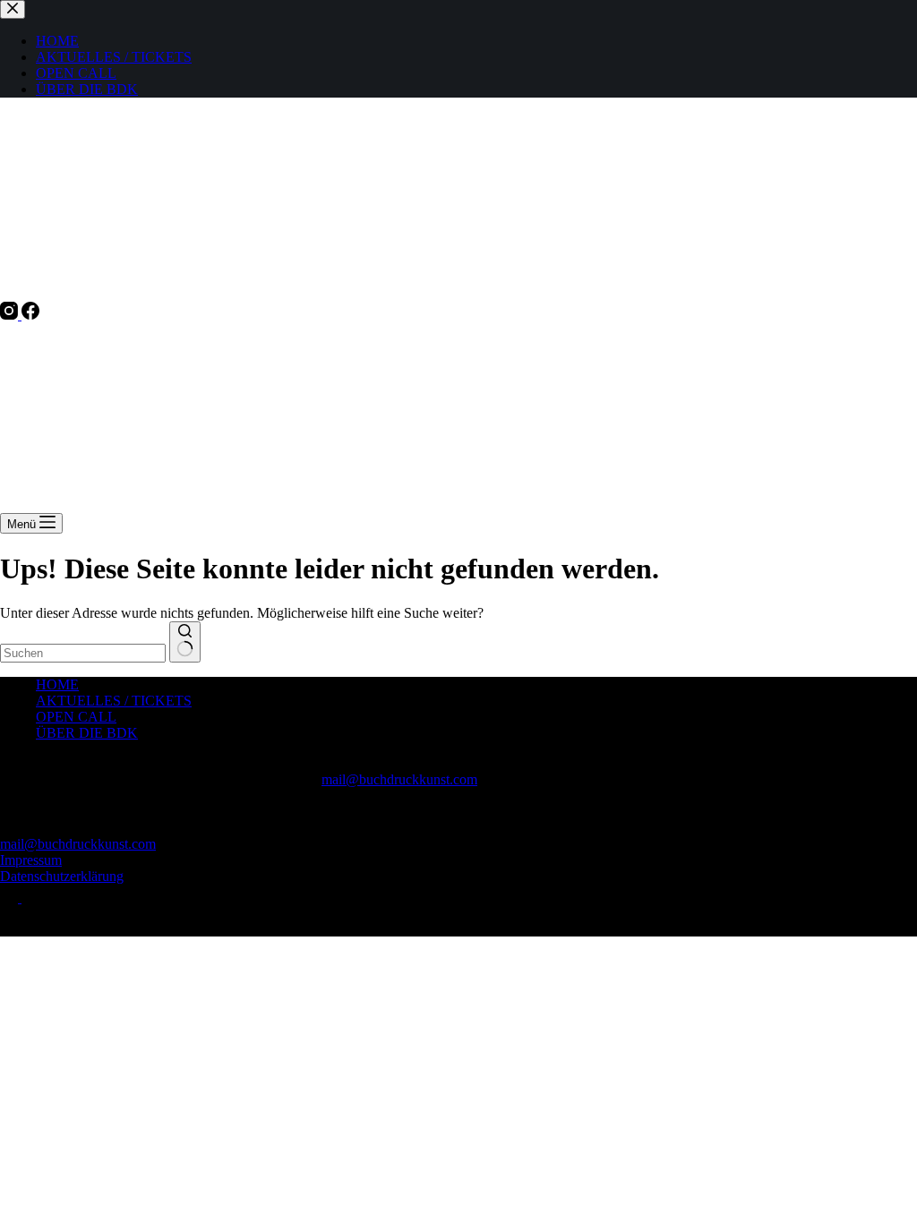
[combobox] (83, 653)
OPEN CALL (76, 716)
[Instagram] (10, 314)
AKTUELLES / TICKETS (114, 700)
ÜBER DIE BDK (87, 732)
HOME (57, 684)
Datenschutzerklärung (62, 876)
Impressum (31, 860)
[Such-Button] (185, 642)
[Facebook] (30, 314)
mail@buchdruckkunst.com (399, 779)
